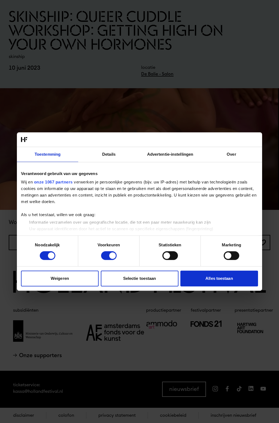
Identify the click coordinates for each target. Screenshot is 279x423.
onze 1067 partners (53, 182)
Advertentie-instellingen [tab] (170, 154)
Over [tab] (231, 154)
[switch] (109, 255)
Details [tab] (109, 154)
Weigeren (60, 278)
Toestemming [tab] (47, 154)
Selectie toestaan (139, 278)
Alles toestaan (219, 278)
